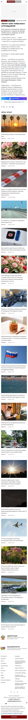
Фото (2, 672)
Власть (2, 661)
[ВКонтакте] (4, 107)
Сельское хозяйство (5, 680)
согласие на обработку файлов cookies (11, 713)
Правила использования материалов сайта (21, 684)
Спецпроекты (18, 665)
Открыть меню (1, 1)
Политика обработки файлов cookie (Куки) (20, 688)
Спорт (2, 668)
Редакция (17, 678)
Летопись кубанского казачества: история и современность (20, 662)
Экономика (3, 663)
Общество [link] (3, 138)
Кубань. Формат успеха (20, 670)
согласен (14, 717)
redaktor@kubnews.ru (14, 701)
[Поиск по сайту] (26, 1)
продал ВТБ (23, 67)
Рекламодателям (19, 681)
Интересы (3, 682)
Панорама (17, 656)
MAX (22, 102)
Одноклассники (14, 692)
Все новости (4, 656)
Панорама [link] (3, 165)
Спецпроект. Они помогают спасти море (20, 676)
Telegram (17, 692)
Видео (2, 675)
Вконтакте (11, 692)
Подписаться (15, 98)
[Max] (13, 107)
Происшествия (4, 665)
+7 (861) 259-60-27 (14, 699)
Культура (3, 670)
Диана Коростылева (21, 20)
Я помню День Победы (20, 672)
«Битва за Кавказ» (19, 658)
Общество (4, 20)
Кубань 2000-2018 (19, 668)
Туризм (2, 677)
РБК (8, 41)
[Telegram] (10, 107)
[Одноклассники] (7, 107)
